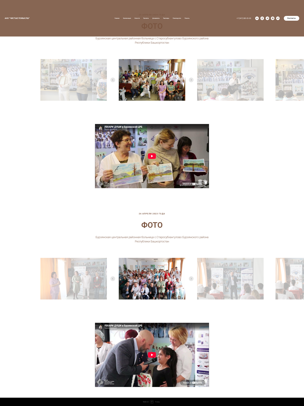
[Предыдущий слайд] (112, 80)
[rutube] (278, 18)
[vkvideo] (272, 18)
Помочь (187, 18)
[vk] (257, 18)
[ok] (262, 18)
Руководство (177, 18)
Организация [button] (127, 18)
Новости (137, 18)
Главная (117, 18)
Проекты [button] (146, 18)
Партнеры (166, 18)
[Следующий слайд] (191, 80)
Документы (156, 18)
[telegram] (267, 18)
